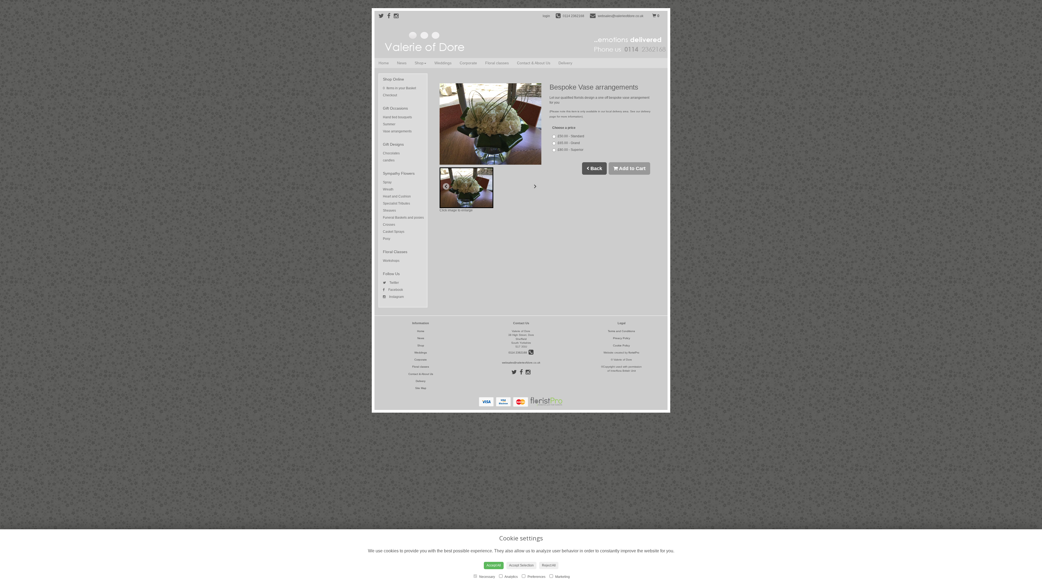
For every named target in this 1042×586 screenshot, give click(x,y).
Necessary (486, 577)
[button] (466, 187)
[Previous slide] (446, 186)
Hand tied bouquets (397, 117)
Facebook (395, 290)
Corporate (468, 63)
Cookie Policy (621, 345)
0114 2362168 (519, 352)
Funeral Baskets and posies (403, 217)
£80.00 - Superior (570, 150)
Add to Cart (632, 168)
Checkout (390, 95)
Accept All (494, 565)
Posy (386, 239)
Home (384, 63)
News (401, 63)
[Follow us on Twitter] (383, 16)
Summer (389, 124)
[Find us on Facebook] (390, 16)
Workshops (391, 261)
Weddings (443, 63)
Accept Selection (521, 565)
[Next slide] (535, 186)
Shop (419, 63)
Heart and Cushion (397, 196)
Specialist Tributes (396, 203)
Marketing (562, 577)
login (546, 16)
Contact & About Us (533, 63)
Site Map (420, 388)
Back (595, 168)
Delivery (565, 63)
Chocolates (391, 153)
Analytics (511, 577)
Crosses (389, 225)
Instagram (396, 297)
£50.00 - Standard (571, 136)
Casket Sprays (393, 232)
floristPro (633, 352)
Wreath (388, 189)
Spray (387, 182)
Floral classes (497, 63)
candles (389, 160)
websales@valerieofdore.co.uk (521, 362)
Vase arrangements (397, 131)
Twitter (394, 283)
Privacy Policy (621, 338)
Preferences (536, 577)
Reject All (549, 565)
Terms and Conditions (621, 331)
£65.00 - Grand (569, 143)
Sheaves (389, 210)
